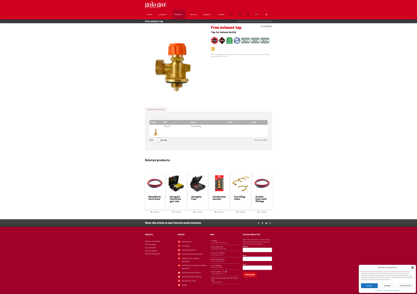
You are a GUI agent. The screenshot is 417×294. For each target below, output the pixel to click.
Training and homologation (192, 254)
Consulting (186, 246)
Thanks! (214, 241)
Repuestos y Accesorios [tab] (156, 109)
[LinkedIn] (266, 223)
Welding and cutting (152, 241)
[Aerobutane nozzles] (219, 183)
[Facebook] (259, 223)
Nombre (245, 246)
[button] (413, 267)
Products (248, 21)
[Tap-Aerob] (175, 63)
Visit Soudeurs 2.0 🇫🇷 (219, 272)
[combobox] (157, 140)
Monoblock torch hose (154, 198)
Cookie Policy (379, 290)
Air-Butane (258, 21)
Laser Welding (216, 266)
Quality (184, 285)
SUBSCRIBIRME (250, 275)
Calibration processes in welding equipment (194, 266)
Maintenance (187, 242)
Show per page (158, 140)
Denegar (387, 286)
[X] (262, 223)
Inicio (239, 21)
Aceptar (369, 286)
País (244, 264)
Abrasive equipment (152, 254)
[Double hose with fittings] (262, 183)
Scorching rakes (239, 198)
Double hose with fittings (261, 199)
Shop (243, 21)
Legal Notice (396, 290)
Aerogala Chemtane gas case (175, 199)
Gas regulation (150, 248)
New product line (217, 247)
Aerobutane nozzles (219, 198)
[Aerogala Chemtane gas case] (176, 183)
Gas (253, 21)
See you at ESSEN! (218, 253)
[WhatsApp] (270, 223)
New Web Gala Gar (218, 259)
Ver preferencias (405, 286)
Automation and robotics (191, 273)
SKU (165, 122)
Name (193, 122)
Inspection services (189, 250)
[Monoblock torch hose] (155, 183)
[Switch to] (257, 14)
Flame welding (150, 244)
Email (245, 255)
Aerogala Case (196, 198)
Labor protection (151, 251)
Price (230, 122)
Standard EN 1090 (189, 281)
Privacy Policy (388, 290)
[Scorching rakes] (240, 183)
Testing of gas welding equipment (190, 259)
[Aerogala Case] (197, 183)
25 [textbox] (155, 140)
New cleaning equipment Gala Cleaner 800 (224, 279)
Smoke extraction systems (192, 277)
